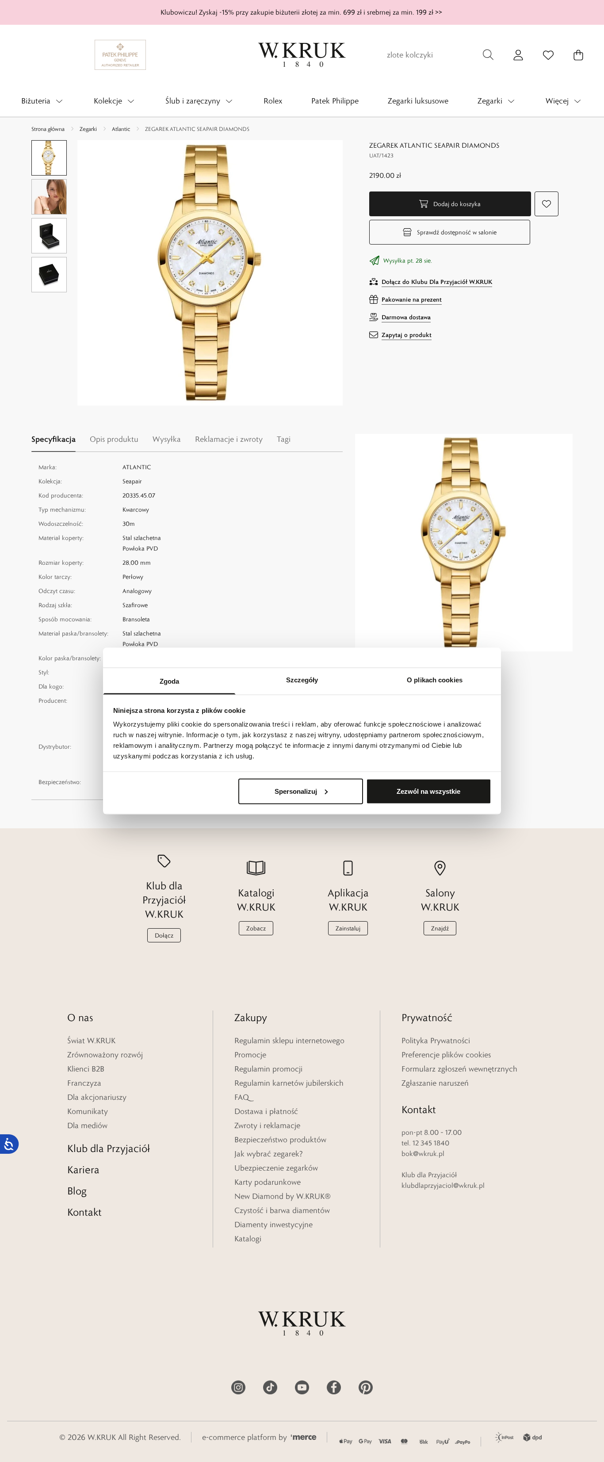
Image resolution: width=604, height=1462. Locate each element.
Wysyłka (167, 439)
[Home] (302, 54)
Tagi (284, 439)
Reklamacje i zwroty (229, 439)
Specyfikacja (53, 439)
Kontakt (84, 1212)
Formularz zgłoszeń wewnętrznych (459, 1069)
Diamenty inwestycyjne (273, 1224)
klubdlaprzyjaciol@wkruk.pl (443, 1185)
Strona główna (48, 128)
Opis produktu (114, 439)
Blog (77, 1190)
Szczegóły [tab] (302, 680)
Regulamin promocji (268, 1069)
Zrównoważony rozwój (105, 1055)
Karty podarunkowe (267, 1182)
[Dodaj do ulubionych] (546, 203)
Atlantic (121, 128)
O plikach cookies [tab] (435, 680)
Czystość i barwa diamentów (282, 1210)
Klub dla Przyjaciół (108, 1148)
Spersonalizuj (296, 791)
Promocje (250, 1055)
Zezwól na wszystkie (428, 791)
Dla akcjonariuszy (96, 1097)
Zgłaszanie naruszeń (435, 1083)
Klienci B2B (85, 1069)
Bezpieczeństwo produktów (280, 1139)
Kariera (83, 1169)
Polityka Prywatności (435, 1040)
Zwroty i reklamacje (267, 1125)
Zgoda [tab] (170, 681)
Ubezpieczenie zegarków (276, 1168)
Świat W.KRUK (91, 1040)
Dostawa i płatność (266, 1111)
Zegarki (88, 128)
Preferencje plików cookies (446, 1055)
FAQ (241, 1097)
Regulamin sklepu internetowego (289, 1040)
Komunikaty (87, 1111)
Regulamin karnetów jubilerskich (289, 1083)
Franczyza (84, 1083)
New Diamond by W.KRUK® (282, 1196)
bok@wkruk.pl (422, 1153)
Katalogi (247, 1239)
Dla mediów (87, 1125)
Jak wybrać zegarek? (268, 1154)
